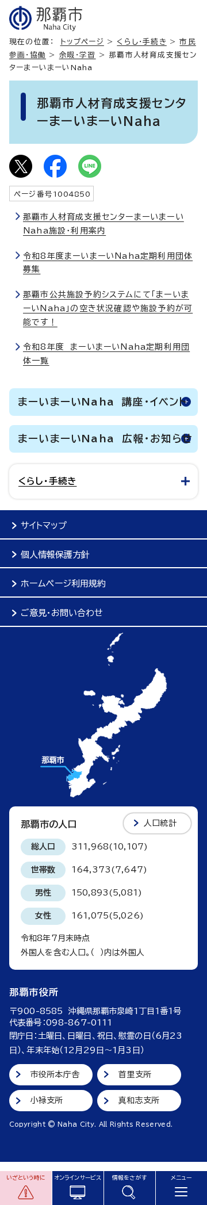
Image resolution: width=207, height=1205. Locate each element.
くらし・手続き (141, 41)
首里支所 (134, 1074)
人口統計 (160, 823)
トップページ (82, 41)
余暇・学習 (77, 55)
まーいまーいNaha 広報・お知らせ (105, 438)
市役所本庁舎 (54, 1074)
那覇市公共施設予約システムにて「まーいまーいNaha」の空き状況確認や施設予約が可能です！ (108, 308)
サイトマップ (44, 525)
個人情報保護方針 (55, 554)
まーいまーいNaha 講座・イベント (103, 402)
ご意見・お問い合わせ (62, 613)
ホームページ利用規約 (63, 583)
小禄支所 (46, 1100)
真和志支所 (138, 1100)
